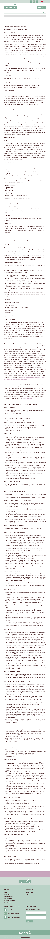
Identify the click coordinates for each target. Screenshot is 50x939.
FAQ (27, 894)
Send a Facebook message (14, 909)
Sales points (7, 894)
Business (40, 7)
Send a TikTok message (14, 917)
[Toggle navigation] (25, 16)
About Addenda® (8, 896)
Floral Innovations (25, 937)
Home (5, 892)
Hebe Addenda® (8, 898)
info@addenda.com (27, 398)
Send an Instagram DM (13, 913)
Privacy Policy (29, 892)
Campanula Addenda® (9, 900)
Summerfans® (7, 902)
